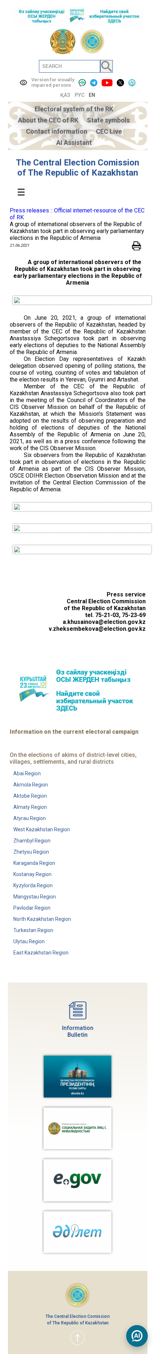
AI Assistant (74, 142)
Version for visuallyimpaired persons (52, 82)
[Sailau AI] (132, 82)
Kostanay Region (32, 874)
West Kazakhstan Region (41, 829)
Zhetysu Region (31, 852)
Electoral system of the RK (74, 109)
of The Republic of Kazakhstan (77, 173)
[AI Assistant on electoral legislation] (137, 1336)
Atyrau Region (29, 818)
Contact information (56, 131)
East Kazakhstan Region (40, 953)
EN (92, 95)
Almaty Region (30, 807)
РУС (79, 95)
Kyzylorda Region (33, 885)
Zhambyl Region (31, 841)
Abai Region (27, 773)
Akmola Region (30, 785)
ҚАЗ (65, 95)
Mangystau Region (34, 897)
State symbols (108, 120)
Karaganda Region (34, 863)
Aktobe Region (30, 796)
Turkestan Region (33, 930)
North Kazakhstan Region (42, 919)
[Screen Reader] (82, 82)
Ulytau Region (29, 941)
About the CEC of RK (48, 120)
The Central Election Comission (77, 163)
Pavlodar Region (31, 908)
